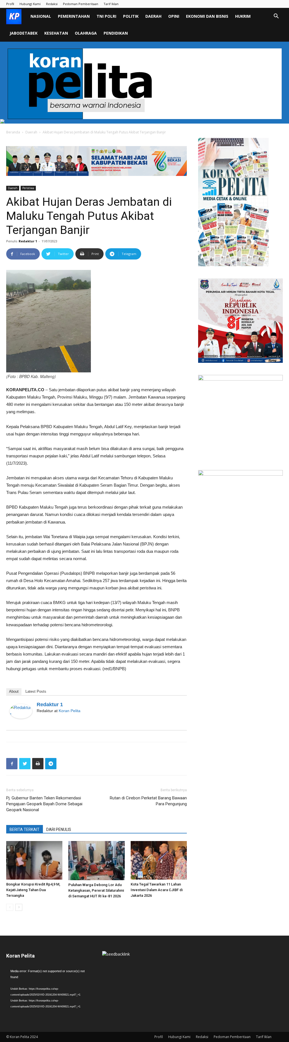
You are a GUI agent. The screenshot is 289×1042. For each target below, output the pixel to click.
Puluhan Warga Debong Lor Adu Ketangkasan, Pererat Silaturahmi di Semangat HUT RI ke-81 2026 (96, 890)
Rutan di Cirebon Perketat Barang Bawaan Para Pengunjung (148, 800)
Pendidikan (116, 33)
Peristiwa (28, 188)
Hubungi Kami (30, 4)
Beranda (13, 132)
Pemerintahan (74, 16)
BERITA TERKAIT (25, 829)
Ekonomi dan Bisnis (207, 16)
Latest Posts (35, 691)
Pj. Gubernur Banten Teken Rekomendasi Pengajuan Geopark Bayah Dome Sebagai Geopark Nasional (44, 803)
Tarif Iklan (111, 4)
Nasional (40, 16)
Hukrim (243, 16)
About (14, 691)
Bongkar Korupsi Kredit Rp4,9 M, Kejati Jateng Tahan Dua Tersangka (33, 890)
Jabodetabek (24, 33)
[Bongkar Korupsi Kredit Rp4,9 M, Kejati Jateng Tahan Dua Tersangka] (34, 860)
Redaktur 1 (28, 241)
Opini (173, 16)
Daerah (153, 16)
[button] (276, 16)
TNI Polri (106, 16)
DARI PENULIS (58, 829)
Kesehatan (56, 33)
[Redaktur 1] (21, 711)
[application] (48, 992)
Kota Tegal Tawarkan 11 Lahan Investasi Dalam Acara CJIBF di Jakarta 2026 (157, 890)
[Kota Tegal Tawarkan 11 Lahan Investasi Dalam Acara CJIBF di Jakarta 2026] (159, 860)
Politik (131, 16)
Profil (10, 4)
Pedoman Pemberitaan (80, 4)
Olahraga (86, 33)
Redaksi (52, 4)
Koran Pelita (69, 710)
